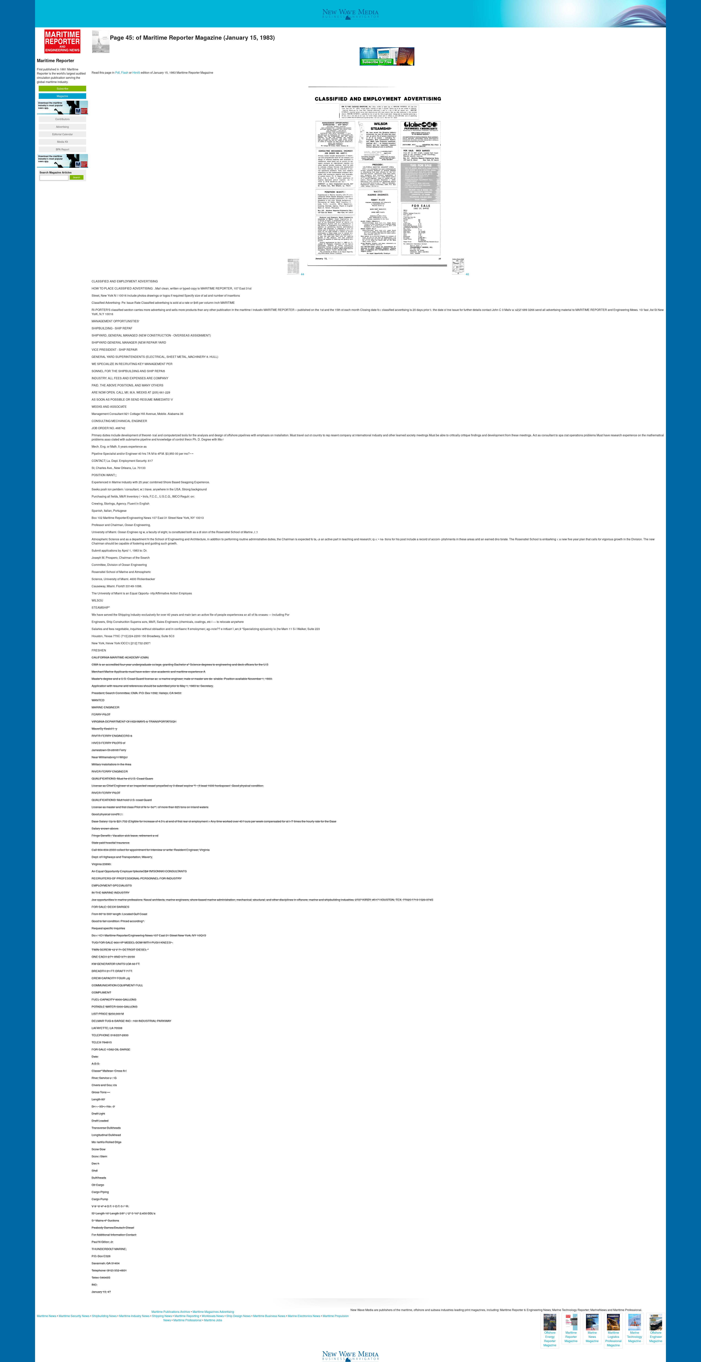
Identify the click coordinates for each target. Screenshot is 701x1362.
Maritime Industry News (134, 1316)
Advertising (62, 126)
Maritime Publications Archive (171, 1312)
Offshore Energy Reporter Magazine (549, 1338)
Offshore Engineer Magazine (655, 1336)
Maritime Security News (74, 1316)
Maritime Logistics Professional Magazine (613, 1338)
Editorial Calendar (62, 134)
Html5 (136, 72)
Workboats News (213, 1316)
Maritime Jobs (213, 1320)
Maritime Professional (187, 1320)
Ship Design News (238, 1316)
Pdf (117, 72)
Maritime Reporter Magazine (571, 1336)
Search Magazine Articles (56, 172)
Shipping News (162, 1316)
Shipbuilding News (104, 1316)
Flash (124, 72)
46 (467, 274)
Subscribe (62, 88)
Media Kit (62, 141)
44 (302, 274)
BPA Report (62, 149)
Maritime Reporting (187, 1316)
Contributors (62, 119)
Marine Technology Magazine (634, 1336)
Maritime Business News (269, 1316)
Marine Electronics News (304, 1316)
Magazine (62, 96)
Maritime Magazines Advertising (213, 1312)
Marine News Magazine (592, 1336)
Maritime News (46, 1316)
